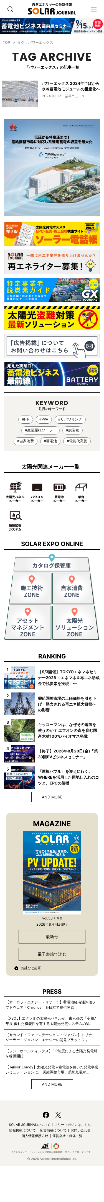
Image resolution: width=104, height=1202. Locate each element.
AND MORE (52, 797)
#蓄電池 (50, 441)
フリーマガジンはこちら (72, 1125)
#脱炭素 (72, 430)
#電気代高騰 (77, 441)
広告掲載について (53, 1130)
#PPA (43, 419)
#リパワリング (70, 419)
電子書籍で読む (52, 954)
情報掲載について (22, 1130)
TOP (6, 42)
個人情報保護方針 (35, 1136)
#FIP (25, 419)
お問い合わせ (81, 1130)
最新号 (52, 936)
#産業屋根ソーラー (40, 430)
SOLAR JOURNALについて (29, 1125)
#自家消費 (25, 441)
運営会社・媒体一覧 (67, 1136)
